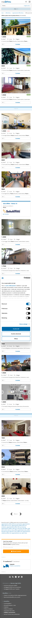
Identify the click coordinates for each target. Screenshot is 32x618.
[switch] (28, 308)
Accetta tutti (16, 328)
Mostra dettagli (23, 324)
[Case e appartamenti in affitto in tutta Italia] (6, 2)
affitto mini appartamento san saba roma (16, 533)
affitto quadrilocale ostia (20, 530)
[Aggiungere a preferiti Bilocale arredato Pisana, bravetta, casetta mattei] (2, 44)
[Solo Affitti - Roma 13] (11, 212)
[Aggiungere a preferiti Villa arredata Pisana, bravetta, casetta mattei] (2, 138)
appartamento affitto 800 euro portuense (11, 524)
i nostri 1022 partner (10, 285)
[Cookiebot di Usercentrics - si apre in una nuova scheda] (23, 278)
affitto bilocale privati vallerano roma (15, 530)
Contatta (17, 44)
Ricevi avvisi (17, 551)
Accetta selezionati (16, 333)
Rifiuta (16, 338)
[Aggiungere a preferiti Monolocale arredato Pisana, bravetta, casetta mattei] (2, 73)
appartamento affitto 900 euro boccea (16, 527)
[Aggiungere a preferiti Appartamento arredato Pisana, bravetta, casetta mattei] (2, 244)
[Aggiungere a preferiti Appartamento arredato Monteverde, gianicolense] (2, 351)
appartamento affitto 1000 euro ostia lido (11, 528)
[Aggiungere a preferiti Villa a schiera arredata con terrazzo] (2, 196)
